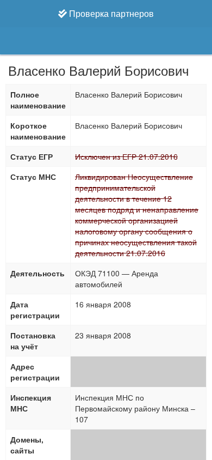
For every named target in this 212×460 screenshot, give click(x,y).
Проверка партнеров (110, 13)
